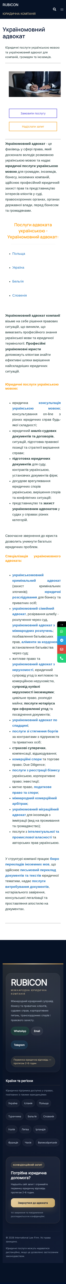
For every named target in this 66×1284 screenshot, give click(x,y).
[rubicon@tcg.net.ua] (61, 649)
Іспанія (28, 1103)
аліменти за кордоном (39, 642)
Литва (25, 1129)
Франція (13, 1142)
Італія (11, 1129)
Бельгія (32, 1116)
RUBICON (10, 5)
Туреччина (14, 1116)
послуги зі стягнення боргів (35, 731)
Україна (18, 267)
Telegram (19, 1044)
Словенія (48, 1116)
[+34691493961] (61, 631)
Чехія (28, 1142)
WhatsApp (20, 1030)
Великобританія (47, 1142)
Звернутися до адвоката (33, 1202)
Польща (18, 253)
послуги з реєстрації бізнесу (36, 770)
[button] (54, 9)
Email (37, 1030)
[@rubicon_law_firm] (61, 640)
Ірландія (41, 1129)
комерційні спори (27, 759)
